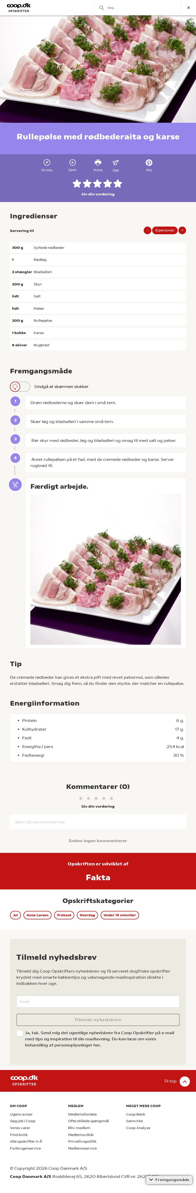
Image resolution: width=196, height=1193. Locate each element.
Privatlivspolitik (82, 1141)
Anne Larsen (37, 915)
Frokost (64, 915)
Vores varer (20, 1128)
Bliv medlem (79, 1128)
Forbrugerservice (25, 1148)
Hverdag (87, 915)
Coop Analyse (138, 1128)
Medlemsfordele (82, 1114)
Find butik (19, 1135)
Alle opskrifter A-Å (26, 1141)
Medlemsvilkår (81, 1135)
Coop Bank (135, 1114)
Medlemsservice (82, 1148)
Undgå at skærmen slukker (61, 386)
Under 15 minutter (120, 915)
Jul (15, 915)
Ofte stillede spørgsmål (88, 1121)
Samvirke (134, 1121)
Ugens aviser (21, 1114)
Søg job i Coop (22, 1121)
